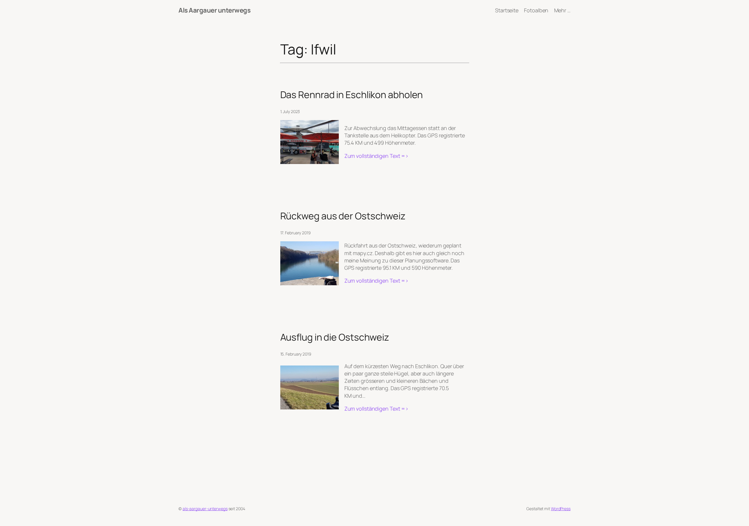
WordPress (561, 508)
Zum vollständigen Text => (376, 156)
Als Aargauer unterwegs (214, 10)
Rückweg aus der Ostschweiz (343, 216)
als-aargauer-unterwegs (205, 508)
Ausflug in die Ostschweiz (334, 337)
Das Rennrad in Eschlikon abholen (351, 94)
